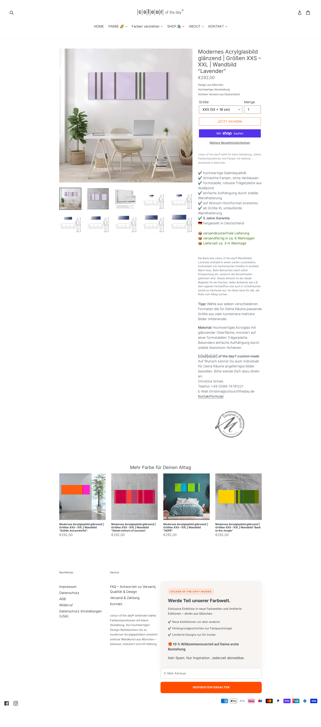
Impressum (68, 587)
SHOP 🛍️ (174, 26)
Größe (204, 102)
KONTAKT (216, 26)
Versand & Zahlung (125, 598)
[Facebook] (6, 703)
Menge (249, 102)
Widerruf (66, 605)
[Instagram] (16, 703)
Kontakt (116, 604)
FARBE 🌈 (116, 26)
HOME (99, 26)
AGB (62, 599)
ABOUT (195, 26)
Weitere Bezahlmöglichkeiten (230, 143)
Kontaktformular (211, 396)
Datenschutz (69, 593)
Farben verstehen (146, 26)
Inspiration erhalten (211, 687)
